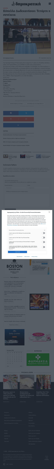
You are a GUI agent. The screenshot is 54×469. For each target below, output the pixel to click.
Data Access (27, 256)
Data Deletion (19, 256)
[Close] (50, 212)
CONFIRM (17, 251)
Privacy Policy (34, 256)
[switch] (43, 233)
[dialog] (27, 234)
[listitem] (27, 230)
